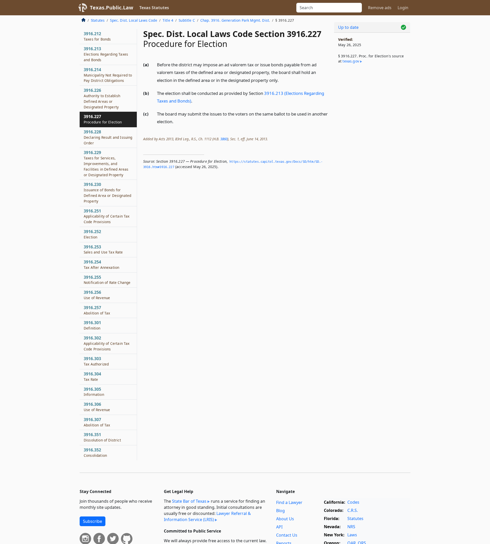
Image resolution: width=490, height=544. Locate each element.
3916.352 (95, 452)
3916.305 (94, 391)
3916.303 (96, 361)
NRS (351, 526)
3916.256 (97, 294)
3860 (223, 138)
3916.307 (97, 422)
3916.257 (97, 310)
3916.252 (92, 234)
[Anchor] (281, 80)
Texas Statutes (154, 7)
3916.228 (108, 137)
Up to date (348, 27)
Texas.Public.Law (111, 7)
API (279, 527)
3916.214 (108, 75)
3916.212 (97, 36)
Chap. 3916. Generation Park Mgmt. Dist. (235, 20)
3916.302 (106, 343)
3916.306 (97, 406)
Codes (353, 502)
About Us (285, 519)
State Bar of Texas (189, 501)
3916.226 (102, 98)
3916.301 (92, 325)
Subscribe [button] (92, 521)
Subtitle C (187, 20)
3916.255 (107, 279)
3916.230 (107, 192)
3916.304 (92, 376)
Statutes (98, 20)
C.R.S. (352, 510)
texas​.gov (350, 61)
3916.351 (102, 437)
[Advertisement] (372, 152)
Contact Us (286, 535)
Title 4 (168, 20)
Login (403, 7)
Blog (280, 510)
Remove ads (379, 7)
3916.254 (101, 264)
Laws (352, 535)
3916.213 (106, 54)
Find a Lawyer (289, 502)
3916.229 (106, 163)
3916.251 (106, 216)
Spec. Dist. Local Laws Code (133, 20)
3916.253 (103, 249)
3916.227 (103, 119)
